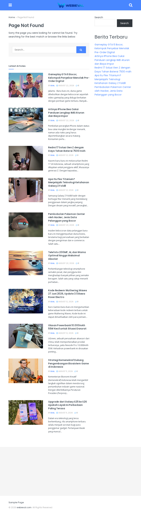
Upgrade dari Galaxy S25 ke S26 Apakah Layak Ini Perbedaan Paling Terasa (67, 405)
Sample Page (16, 502)
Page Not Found (26, 17)
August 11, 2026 (65, 371)
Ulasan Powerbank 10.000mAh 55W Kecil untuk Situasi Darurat (67, 327)
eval (53, 85)
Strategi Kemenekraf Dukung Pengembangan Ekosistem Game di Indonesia (68, 363)
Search (99, 17)
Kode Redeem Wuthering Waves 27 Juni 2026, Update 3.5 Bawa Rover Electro (67, 294)
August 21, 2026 (65, 155)
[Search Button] (81, 49)
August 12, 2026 (65, 301)
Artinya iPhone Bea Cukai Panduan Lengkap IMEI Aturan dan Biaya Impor (66, 113)
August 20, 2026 (66, 225)
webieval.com (24, 507)
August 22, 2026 (66, 85)
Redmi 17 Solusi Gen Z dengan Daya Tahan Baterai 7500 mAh (66, 149)
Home (12, 17)
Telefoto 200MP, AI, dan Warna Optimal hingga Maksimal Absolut (67, 255)
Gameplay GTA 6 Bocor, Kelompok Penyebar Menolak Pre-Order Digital (68, 78)
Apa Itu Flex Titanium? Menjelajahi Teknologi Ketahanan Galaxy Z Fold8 (68, 182)
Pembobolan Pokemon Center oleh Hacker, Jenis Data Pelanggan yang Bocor (66, 217)
